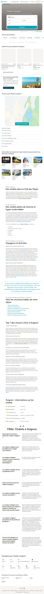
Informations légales (18, 592)
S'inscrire (37, 1)
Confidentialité (31, 590)
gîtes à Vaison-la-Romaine (20, 275)
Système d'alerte (26, 592)
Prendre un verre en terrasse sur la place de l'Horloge (18, 308)
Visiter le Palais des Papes (13, 305)
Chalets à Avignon (39, 31)
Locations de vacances (24, 31)
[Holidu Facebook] (24, 588)
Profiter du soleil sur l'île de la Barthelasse (16, 313)
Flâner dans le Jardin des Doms (14, 306)
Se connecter (32, 1)
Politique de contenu (38, 590)
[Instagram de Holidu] (20, 588)
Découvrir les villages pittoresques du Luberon (17, 315)
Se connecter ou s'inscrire (8, 87)
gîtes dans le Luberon (10, 389)
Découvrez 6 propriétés (22, 123)
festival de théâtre (23, 249)
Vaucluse (32, 31)
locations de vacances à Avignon (23, 221)
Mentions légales (22, 590)
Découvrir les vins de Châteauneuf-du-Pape (16, 310)
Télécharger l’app (16, 1)
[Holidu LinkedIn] (22, 588)
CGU (27, 590)
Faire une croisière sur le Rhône (14, 311)
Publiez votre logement (24, 1)
